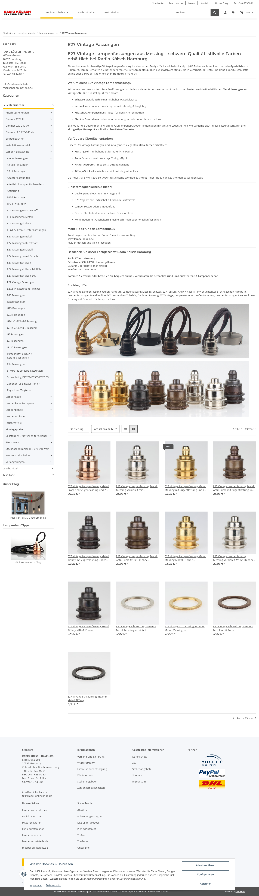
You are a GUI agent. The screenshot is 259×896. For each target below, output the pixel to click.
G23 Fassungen (16, 314)
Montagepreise (14, 429)
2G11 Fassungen (16, 171)
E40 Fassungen (16, 295)
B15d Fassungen (16, 197)
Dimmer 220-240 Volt (18, 125)
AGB (134, 762)
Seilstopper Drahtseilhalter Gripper (26, 436)
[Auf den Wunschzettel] (104, 447)
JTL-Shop (240, 891)
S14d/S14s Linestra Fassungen (25, 370)
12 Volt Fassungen (17, 164)
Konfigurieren (205, 874)
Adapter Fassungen (18, 177)
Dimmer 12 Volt (15, 119)
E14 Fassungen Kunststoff (22, 210)
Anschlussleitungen (17, 112)
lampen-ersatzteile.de (35, 841)
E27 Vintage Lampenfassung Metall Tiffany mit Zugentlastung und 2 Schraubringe (88, 558)
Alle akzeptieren (205, 865)
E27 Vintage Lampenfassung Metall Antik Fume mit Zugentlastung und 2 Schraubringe (234, 488)
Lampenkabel (13, 396)
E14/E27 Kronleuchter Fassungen (26, 230)
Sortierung (76, 429)
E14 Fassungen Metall (20, 217)
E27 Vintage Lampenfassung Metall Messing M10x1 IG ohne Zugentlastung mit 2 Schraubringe (185, 558)
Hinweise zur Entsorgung (92, 769)
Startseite (158, 3)
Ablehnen (205, 883)
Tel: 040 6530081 (243, 3)
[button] (225, 12)
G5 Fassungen (15, 334)
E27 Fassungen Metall (20, 249)
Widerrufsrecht (86, 762)
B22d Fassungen (16, 204)
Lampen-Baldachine (17, 151)
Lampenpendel (14, 409)
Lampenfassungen (17, 158)
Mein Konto (176, 3)
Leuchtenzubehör (13, 105)
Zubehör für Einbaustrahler (23, 383)
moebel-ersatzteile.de (35, 847)
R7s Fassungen (16, 364)
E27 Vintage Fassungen (21, 282)
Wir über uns (85, 775)
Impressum (36, 885)
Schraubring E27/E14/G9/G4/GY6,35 (28, 377)
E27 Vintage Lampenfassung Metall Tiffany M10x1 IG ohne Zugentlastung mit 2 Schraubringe (88, 628)
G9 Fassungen (15, 341)
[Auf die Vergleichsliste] (95, 447)
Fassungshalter (16, 301)
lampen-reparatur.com (35, 810)
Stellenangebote (87, 781)
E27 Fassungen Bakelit (20, 236)
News (191, 3)
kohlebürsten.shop (33, 829)
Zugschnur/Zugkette (19, 390)
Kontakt (205, 3)
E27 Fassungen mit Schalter (23, 256)
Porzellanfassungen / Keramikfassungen (19, 355)
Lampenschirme (15, 416)
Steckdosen (12, 442)
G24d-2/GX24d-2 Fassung (22, 321)
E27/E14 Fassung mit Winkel (23, 288)
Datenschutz (53, 885)
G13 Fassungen (16, 308)
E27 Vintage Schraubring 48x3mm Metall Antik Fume (233, 628)
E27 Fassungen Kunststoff (22, 243)
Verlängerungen (15, 462)
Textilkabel (9, 475)
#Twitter (82, 810)
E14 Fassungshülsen (19, 223)
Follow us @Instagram (90, 816)
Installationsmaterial (18, 145)
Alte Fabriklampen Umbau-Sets (25, 184)
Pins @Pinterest (86, 829)
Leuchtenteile (14, 422)
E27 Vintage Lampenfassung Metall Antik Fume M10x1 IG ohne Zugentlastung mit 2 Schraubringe (137, 558)
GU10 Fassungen (17, 347)
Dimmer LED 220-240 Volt (20, 132)
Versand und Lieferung (90, 756)
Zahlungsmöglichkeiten (91, 787)
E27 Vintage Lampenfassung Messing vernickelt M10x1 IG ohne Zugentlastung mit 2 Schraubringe (233, 558)
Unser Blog (221, 3)
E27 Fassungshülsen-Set (21, 275)
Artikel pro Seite (104, 429)
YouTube (82, 841)
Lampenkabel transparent (21, 403)
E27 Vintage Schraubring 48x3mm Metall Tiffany (87, 698)
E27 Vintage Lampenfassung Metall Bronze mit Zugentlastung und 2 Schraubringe (88, 488)
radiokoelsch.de (31, 816)
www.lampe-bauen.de (81, 239)
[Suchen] (215, 12)
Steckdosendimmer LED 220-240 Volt (27, 449)
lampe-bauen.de (32, 835)
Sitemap (137, 775)
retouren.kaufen (31, 822)
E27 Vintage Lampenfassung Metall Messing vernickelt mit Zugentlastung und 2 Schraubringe (137, 488)
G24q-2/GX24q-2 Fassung (22, 327)
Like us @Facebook (88, 822)
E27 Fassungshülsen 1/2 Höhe (24, 269)
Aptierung (13, 190)
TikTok (81, 835)
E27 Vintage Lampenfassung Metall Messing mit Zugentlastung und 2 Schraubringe (185, 488)
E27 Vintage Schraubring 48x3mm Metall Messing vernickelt (136, 628)
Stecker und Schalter (18, 455)
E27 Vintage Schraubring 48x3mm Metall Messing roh (185, 628)
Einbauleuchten (15, 138)
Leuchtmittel (10, 468)
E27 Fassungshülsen (19, 262)
